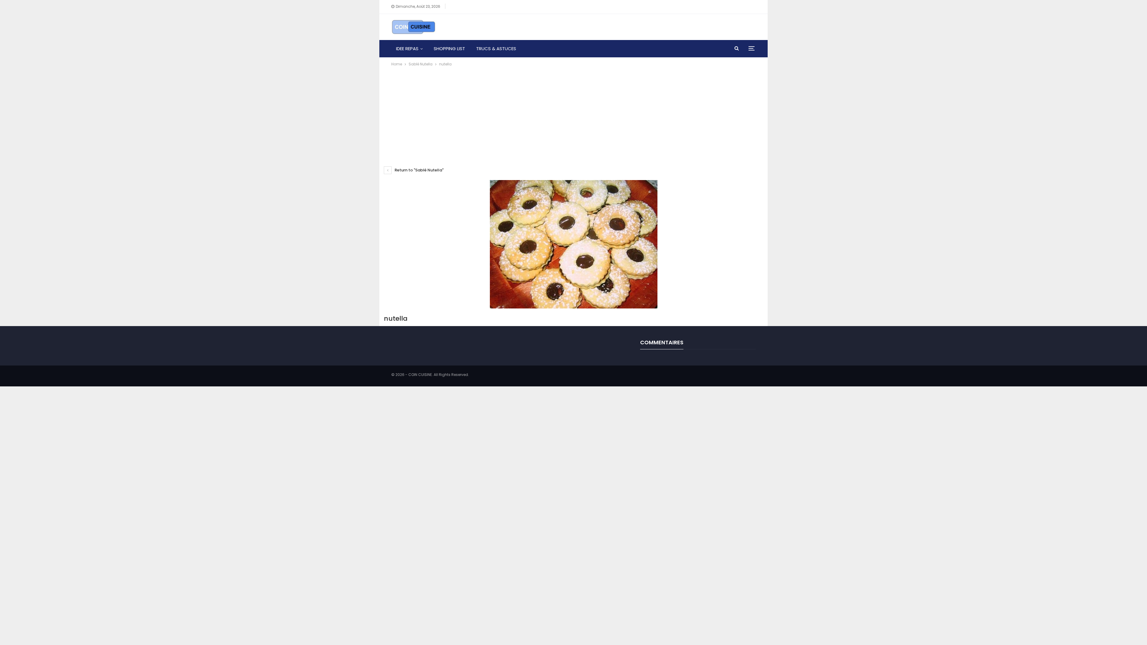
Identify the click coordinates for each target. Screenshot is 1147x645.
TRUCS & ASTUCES (496, 48)
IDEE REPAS (407, 48)
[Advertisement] (573, 112)
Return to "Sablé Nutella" (419, 170)
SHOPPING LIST (449, 48)
